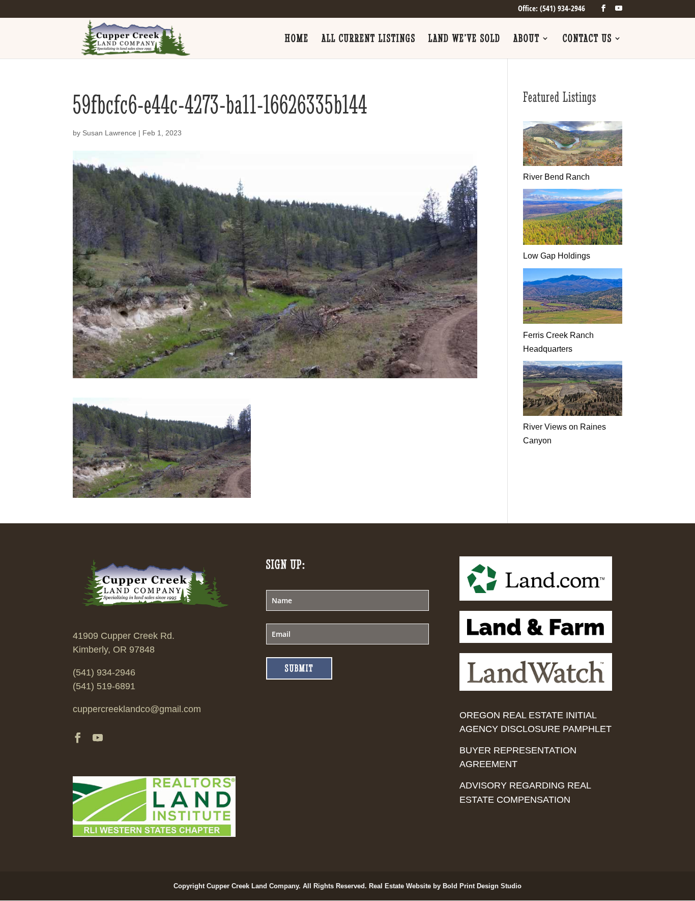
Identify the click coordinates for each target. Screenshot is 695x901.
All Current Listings (369, 39)
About (526, 39)
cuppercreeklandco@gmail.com (137, 709)
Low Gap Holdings (556, 255)
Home (297, 39)
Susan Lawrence (109, 133)
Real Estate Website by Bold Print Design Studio (445, 886)
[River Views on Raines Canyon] (572, 413)
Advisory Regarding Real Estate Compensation (525, 792)
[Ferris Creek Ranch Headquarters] (572, 321)
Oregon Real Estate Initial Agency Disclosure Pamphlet (535, 722)
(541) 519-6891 (104, 686)
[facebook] (603, 8)
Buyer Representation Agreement (517, 757)
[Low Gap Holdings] (572, 242)
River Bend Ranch (556, 177)
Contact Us (587, 39)
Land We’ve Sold (464, 39)
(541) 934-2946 (104, 672)
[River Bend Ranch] (572, 163)
